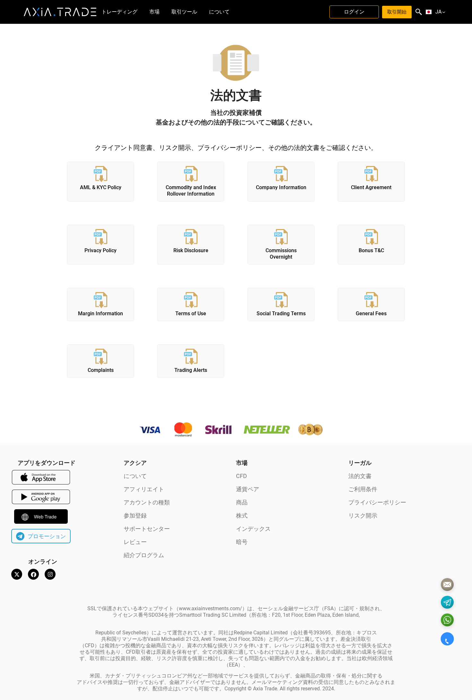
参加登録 (135, 515)
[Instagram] (50, 574)
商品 (242, 502)
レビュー (135, 542)
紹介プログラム (144, 555)
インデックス (253, 528)
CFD (241, 476)
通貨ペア (247, 489)
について (135, 476)
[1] (447, 584)
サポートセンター (147, 528)
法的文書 (359, 476)
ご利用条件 (362, 489)
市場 (242, 462)
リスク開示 (362, 515)
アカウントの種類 (147, 502)
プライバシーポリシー (377, 502)
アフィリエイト (144, 489)
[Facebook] (33, 574)
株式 (242, 515)
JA (438, 12)
